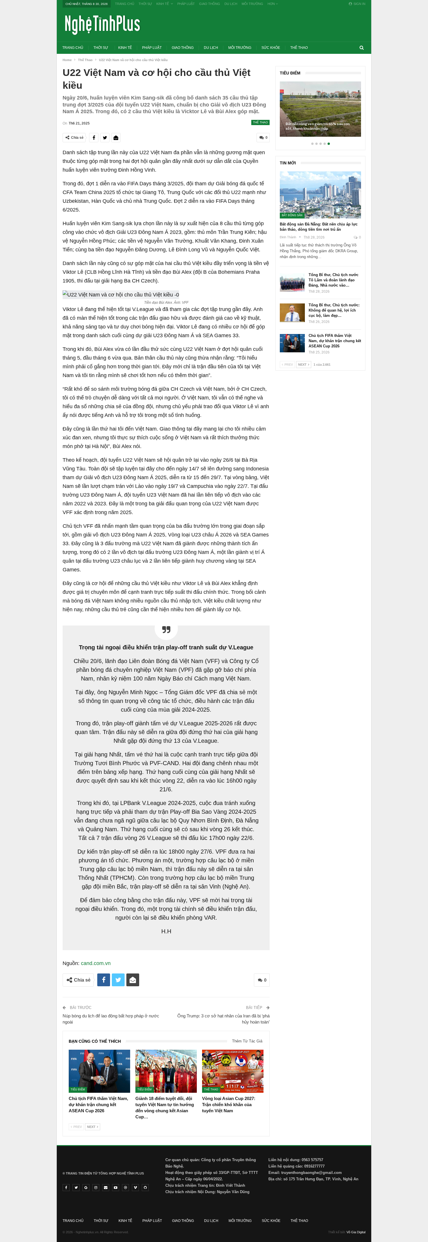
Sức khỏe (270, 48)
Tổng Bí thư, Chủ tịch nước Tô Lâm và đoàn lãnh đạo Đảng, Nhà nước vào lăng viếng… (351, 126)
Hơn (272, 4)
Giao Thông (209, 4)
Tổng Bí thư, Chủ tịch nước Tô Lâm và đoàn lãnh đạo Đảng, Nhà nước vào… (333, 280)
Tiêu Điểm (78, 1089)
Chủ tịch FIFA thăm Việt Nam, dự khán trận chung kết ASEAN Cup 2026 (335, 340)
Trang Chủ (124, 4)
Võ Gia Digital (355, 1232)
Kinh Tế (162, 4)
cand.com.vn (96, 963)
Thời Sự (145, 4)
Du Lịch (230, 4)
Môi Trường (252, 4)
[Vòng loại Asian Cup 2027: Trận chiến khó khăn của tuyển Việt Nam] (232, 1071)
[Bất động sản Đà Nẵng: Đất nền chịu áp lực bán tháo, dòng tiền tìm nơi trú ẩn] (320, 194)
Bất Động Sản (292, 215)
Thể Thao (299, 48)
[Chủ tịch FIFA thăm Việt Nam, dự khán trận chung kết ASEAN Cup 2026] (99, 1071)
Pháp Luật (186, 4)
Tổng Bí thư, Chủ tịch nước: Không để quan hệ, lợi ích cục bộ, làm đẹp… (334, 310)
